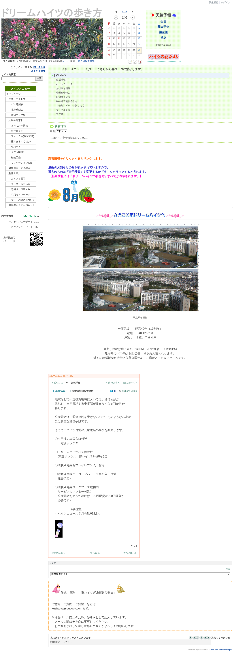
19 (124, 44)
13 (129, 38)
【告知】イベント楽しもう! (70, 105)
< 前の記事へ (113, 382)
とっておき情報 (20, 125)
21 (134, 44)
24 (114, 49)
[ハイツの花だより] (163, 58)
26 (109, 27)
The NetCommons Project (221, 650)
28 (119, 27)
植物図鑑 (20, 157)
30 (129, 27)
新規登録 (213, 2)
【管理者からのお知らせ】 (20, 205)
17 (114, 44)
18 (119, 44)
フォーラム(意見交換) (20, 136)
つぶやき (20, 146)
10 (114, 38)
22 (139, 44)
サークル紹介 (63, 109)
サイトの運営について (20, 200)
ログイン (225, 2)
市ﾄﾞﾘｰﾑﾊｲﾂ (59, 75)
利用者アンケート (20, 194)
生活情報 (61, 79)
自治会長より (63, 97)
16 (109, 44)
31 (134, 27)
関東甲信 (163, 26)
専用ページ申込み (19, 189)
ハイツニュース (64, 84)
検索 (227, 568)
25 (119, 49)
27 (114, 27)
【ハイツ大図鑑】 (20, 152)
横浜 (163, 37)
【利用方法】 (20, 173)
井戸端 (59, 114)
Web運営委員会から (67, 101)
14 (134, 38)
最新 (53, 131)
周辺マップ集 (20, 115)
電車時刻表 (20, 109)
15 (139, 38)
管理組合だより (64, 92)
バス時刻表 (20, 104)
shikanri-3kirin (129, 391)
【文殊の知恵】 (20, 120)
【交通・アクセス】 (20, 99)
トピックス (57, 382)
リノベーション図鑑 (20, 162)
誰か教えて (20, 131)
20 (129, 44)
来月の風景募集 (86, 60)
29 (124, 27)
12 (124, 38)
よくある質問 (38, 71)
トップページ (20, 93)
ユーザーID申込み (19, 184)
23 (109, 49)
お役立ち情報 (63, 88)
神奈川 (163, 32)
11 (119, 38)
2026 (124, 11)
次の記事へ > (130, 382)
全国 (163, 21)
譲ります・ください (20, 141)
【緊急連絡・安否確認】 (19, 168)
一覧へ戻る (94, 553)
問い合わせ (39, 67)
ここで (66, 60)
